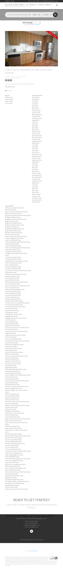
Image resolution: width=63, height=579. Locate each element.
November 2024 (37, 137)
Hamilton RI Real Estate (12, 310)
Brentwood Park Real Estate (13, 213)
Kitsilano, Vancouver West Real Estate (16, 331)
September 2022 (37, 181)
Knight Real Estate (10, 333)
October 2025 (36, 116)
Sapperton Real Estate (11, 403)
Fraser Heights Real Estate (13, 293)
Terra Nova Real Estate (12, 445)
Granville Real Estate (11, 308)
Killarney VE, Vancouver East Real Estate (17, 327)
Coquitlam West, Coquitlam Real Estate (16, 261)
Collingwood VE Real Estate (13, 251)
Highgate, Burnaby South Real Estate (15, 318)
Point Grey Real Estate (11, 379)
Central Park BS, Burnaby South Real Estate (17, 248)
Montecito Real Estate (11, 358)
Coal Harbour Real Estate (12, 249)
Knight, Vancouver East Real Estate (15, 335)
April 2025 (35, 128)
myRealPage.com (33, 550)
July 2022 (35, 185)
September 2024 (37, 141)
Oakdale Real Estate (11, 367)
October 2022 (36, 179)
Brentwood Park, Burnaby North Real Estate (18, 215)
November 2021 (37, 200)
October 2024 (36, 139)
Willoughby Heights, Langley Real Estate (17, 481)
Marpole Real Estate (11, 346)
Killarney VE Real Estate (12, 325)
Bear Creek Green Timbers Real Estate (16, 211)
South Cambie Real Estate (12, 417)
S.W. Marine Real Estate (12, 400)
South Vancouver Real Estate (13, 428)
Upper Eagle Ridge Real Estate (14, 455)
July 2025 (35, 122)
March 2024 (35, 152)
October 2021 (36, 202)
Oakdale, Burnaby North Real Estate (15, 369)
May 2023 (35, 168)
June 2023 (35, 166)
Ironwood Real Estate (11, 322)
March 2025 (35, 130)
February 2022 (36, 194)
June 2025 (35, 124)
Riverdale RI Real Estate (12, 396)
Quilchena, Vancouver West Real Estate (16, 386)
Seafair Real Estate (10, 409)
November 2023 (37, 156)
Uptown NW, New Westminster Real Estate (18, 458)
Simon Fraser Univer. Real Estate (14, 413)
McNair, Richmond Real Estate (14, 352)
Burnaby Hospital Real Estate (13, 232)
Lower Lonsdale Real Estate (13, 339)
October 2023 (36, 158)
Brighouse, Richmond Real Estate (14, 225)
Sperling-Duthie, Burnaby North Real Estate (18, 436)
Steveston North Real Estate (13, 438)
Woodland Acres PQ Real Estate (14, 483)
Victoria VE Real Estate (12, 462)
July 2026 (35, 101)
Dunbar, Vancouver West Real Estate (16, 274)
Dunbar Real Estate (10, 272)
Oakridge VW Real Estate (12, 371)
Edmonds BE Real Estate (12, 280)
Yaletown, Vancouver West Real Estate (16, 489)
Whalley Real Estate (15, 78)
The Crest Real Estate (11, 447)
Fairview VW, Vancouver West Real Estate (17, 286)
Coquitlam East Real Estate (13, 257)
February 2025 (36, 131)
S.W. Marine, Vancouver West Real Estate (17, 401)
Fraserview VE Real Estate (13, 295)
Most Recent (35, 97)
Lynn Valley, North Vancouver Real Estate (17, 341)
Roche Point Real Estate (12, 398)
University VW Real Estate (13, 449)
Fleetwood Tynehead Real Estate (15, 289)
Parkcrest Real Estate (11, 377)
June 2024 (35, 147)
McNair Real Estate (11, 350)
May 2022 (35, 188)
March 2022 (35, 192)
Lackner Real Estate (11, 337)
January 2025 (36, 133)
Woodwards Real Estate (12, 485)
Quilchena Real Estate (11, 382)
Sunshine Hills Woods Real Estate (15, 443)
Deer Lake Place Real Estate (13, 263)
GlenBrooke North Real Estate (14, 301)
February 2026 (36, 111)
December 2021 (36, 198)
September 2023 (37, 160)
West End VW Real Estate (12, 470)
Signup (7, 1)
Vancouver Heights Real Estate (14, 460)
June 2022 (35, 187)
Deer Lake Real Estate (11, 265)
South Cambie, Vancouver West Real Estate (17, 419)
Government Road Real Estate (14, 305)
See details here (10, 86)
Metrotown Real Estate (12, 354)
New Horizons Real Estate (13, 363)
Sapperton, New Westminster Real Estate (17, 405)
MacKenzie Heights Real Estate (14, 344)
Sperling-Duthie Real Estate (13, 434)
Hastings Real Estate (11, 312)
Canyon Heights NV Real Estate (14, 238)
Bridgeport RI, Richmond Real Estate (15, 219)
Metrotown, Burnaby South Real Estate (16, 356)
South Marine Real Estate (12, 426)
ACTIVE (51, 10)
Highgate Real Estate (11, 316)
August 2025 (35, 120)
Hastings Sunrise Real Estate (13, 314)
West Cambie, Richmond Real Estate (15, 468)
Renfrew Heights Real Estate (13, 388)
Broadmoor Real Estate (12, 227)
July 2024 (35, 145)
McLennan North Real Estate (13, 348)
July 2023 (35, 164)
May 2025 (35, 126)
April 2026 (35, 107)
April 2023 (35, 169)
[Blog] (31, 531)
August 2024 (35, 143)
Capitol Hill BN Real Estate (13, 240)
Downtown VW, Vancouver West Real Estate (18, 270)
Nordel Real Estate (10, 365)
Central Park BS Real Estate (13, 246)
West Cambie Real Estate (12, 466)
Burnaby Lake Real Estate (12, 234)
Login (12, 1)
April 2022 (35, 190)
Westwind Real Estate (11, 474)
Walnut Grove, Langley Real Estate (15, 464)
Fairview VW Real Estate (12, 284)
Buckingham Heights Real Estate (14, 229)
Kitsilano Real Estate (11, 329)
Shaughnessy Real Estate (12, 411)
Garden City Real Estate (12, 297)
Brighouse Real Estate (11, 221)
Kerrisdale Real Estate (11, 324)
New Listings (9, 99)
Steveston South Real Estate (13, 439)
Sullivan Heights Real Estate (13, 441)
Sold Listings (8, 103)
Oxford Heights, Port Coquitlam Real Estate (18, 375)
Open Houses (9, 101)
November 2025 (37, 114)
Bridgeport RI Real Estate (12, 217)
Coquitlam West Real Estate (13, 259)
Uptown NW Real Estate (12, 457)
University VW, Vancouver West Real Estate (18, 451)
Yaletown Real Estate (11, 487)
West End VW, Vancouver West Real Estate (17, 472)
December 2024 (36, 135)
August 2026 (35, 99)
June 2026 (35, 103)
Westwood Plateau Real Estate (14, 476)
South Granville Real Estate (13, 420)
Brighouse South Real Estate (13, 223)
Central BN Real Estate (12, 244)
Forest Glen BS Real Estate (13, 291)
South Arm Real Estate (11, 415)
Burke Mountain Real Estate (13, 230)
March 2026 (35, 109)
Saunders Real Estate (11, 407)
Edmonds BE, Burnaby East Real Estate (16, 282)
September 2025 (37, 118)
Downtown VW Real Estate (13, 268)
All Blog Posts (9, 97)
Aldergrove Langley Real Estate (14, 208)
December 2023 (36, 154)
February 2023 (36, 173)
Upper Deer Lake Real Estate (13, 453)
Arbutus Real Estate (11, 210)
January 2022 (36, 196)
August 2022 (35, 183)
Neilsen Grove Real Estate (13, 362)
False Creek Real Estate (12, 287)
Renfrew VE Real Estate (12, 394)
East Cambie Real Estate (12, 278)
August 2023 (35, 162)
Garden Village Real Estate (13, 299)
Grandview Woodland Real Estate (15, 306)
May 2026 (35, 105)
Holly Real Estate (10, 320)
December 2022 (36, 175)
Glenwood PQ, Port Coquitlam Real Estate (17, 303)
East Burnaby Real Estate (12, 276)
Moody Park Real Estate (12, 360)
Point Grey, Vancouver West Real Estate (17, 381)
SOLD (57, 10)
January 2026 (36, 112)
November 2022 (37, 177)
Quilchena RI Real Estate (12, 384)
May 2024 (35, 149)
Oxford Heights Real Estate (13, 373)
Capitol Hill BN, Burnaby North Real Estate (17, 242)
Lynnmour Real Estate (11, 343)
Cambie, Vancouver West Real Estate (16, 236)
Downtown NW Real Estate (13, 267)
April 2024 (35, 150)
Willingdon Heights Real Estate (14, 479)
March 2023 (35, 171)
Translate (36, 24)
